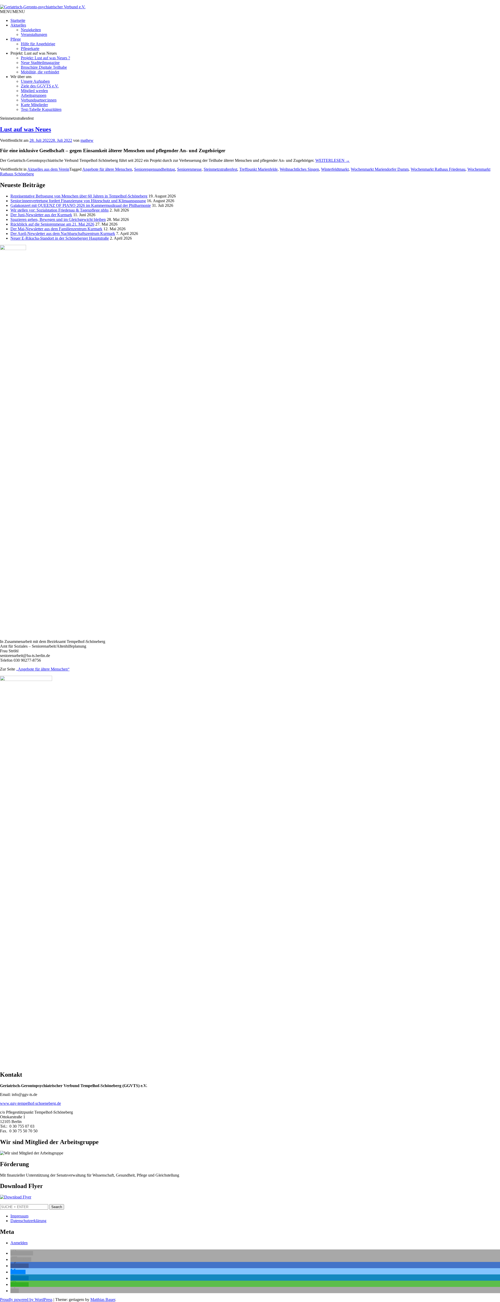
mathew (86, 140)
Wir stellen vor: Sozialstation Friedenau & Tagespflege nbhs (59, 210)
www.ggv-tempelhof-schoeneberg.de (30, 1103)
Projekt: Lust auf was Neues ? (45, 58)
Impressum (19, 1216)
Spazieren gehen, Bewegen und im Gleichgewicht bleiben (58, 219)
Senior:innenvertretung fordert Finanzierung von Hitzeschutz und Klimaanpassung (78, 201)
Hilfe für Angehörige (38, 44)
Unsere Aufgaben (35, 81)
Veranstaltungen (34, 34)
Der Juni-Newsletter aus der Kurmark (41, 215)
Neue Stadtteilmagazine (40, 62)
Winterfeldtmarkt (335, 169)
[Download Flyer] (15, 1197)
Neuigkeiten (31, 30)
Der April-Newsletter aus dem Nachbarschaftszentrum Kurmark (62, 233)
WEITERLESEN (332, 160)
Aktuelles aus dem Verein (48, 169)
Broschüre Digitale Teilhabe (44, 67)
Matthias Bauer (102, 1299)
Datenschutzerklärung (28, 1220)
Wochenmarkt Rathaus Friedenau (438, 169)
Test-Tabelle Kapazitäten (41, 109)
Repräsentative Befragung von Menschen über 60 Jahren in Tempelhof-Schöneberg (78, 196)
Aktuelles (18, 25)
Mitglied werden (34, 90)
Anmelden (19, 1243)
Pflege (15, 39)
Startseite (17, 20)
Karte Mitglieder (34, 105)
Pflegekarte (30, 48)
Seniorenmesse (189, 169)
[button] (12, 11)
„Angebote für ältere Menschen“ (43, 669)
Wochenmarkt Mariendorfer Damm (380, 169)
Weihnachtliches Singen (299, 169)
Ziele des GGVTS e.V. (40, 86)
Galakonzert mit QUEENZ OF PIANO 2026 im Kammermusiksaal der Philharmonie (80, 205)
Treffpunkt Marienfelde (258, 169)
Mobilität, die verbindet (40, 72)
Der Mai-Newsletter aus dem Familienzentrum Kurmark (56, 229)
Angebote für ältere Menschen (107, 169)
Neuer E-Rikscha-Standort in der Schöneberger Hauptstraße (59, 238)
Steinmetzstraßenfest (220, 169)
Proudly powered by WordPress (26, 1299)
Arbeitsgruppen (33, 95)
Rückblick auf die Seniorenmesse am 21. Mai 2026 (52, 224)
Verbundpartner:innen (39, 100)
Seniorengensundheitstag (154, 169)
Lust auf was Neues (25, 129)
